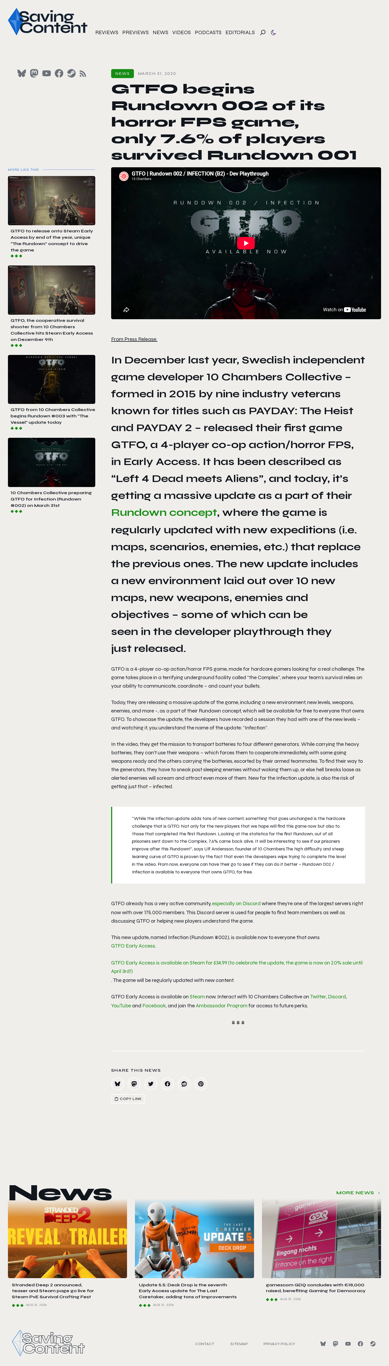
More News (355, 1193)
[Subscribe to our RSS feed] (83, 73)
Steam (197, 996)
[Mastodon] (335, 1344)
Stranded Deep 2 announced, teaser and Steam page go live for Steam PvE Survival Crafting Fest (53, 1290)
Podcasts (208, 32)
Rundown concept (164, 512)
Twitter (318, 996)
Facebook (154, 1005)
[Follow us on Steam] (71, 73)
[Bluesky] (323, 1344)
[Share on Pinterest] (201, 1084)
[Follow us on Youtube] (46, 73)
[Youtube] (348, 1344)
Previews (135, 32)
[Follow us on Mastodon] (34, 73)
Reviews (106, 32)
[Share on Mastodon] (134, 1084)
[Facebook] (360, 1344)
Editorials (240, 32)
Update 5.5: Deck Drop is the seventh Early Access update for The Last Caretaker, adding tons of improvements (188, 1290)
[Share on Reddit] (184, 1084)
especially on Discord (236, 903)
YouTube (121, 1005)
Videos (181, 32)
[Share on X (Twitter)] (150, 1084)
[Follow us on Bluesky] (21, 73)
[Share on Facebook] (167, 1084)
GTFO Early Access (133, 946)
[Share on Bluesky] (117, 1084)
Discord (337, 996)
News (160, 32)
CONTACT (205, 1344)
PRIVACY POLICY (279, 1344)
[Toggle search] (263, 33)
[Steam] (373, 1344)
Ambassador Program (221, 1005)
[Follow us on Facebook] (59, 73)
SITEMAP (239, 1344)
